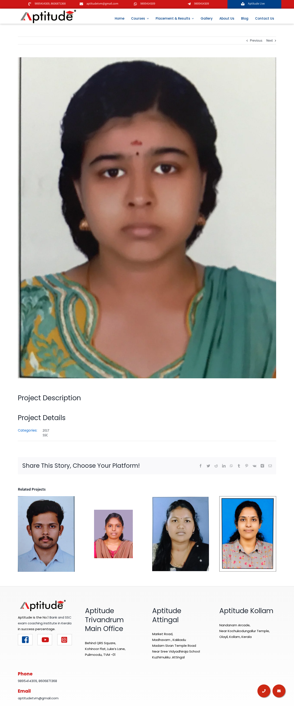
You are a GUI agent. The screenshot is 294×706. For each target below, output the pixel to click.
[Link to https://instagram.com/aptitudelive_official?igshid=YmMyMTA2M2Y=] (64, 639)
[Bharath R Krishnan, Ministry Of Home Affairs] (46, 533)
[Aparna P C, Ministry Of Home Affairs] (180, 533)
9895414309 (42, 3)
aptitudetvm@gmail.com (102, 3)
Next (269, 40)
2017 (46, 430)
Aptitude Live (256, 3)
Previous (256, 40)
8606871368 (58, 3)
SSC (45, 435)
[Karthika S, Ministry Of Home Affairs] (113, 533)
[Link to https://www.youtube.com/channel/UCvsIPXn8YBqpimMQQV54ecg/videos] (44, 639)
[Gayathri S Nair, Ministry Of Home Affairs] (247, 533)
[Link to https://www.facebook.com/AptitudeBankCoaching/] (25, 639)
